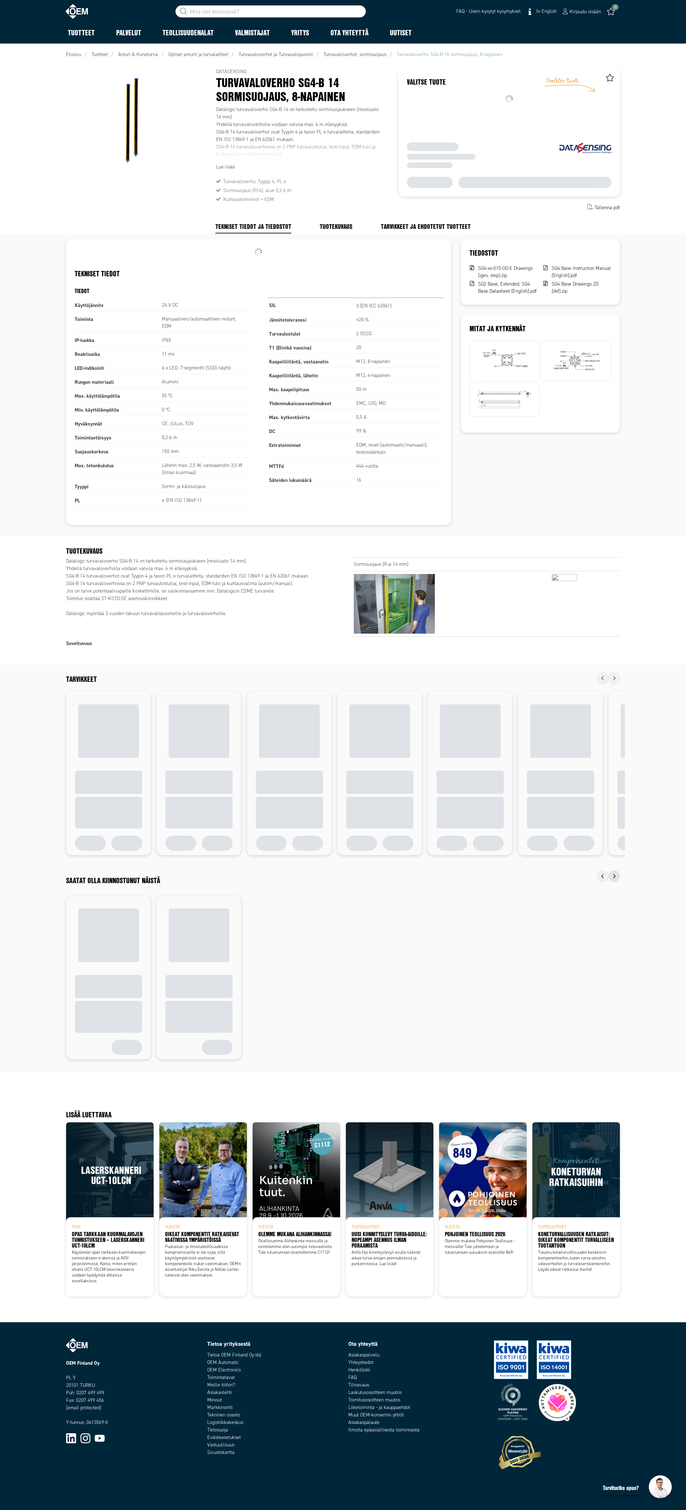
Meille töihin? (221, 1385)
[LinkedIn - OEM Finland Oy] (71, 1438)
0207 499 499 (90, 1393)
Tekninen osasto (223, 1415)
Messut (214, 1400)
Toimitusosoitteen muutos (374, 1400)
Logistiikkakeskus (225, 1422)
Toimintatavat (221, 1377)
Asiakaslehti (219, 1392)
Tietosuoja (217, 1430)
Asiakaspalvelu (363, 1355)
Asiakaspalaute (363, 1422)
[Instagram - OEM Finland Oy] (85, 1438)
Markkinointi (220, 1407)
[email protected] (83, 1408)
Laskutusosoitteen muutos (375, 1392)
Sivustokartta (220, 1452)
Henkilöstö (359, 1370)
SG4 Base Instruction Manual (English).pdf (581, 271)
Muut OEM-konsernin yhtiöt (376, 1415)
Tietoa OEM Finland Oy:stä (234, 1355)
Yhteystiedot (360, 1362)
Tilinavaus (358, 1385)
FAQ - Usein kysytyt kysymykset (488, 11)
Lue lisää (225, 167)
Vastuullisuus (220, 1445)
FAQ (352, 1377)
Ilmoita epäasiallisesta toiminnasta (383, 1430)
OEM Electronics (224, 1370)
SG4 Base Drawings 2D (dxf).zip (575, 287)
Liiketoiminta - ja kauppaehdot (379, 1407)
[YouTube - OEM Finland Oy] (100, 1438)
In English (546, 11)
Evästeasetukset (224, 1437)
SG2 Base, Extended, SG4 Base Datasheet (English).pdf (507, 287)
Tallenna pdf (607, 208)
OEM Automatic (223, 1362)
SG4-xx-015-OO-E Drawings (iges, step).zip (505, 271)
